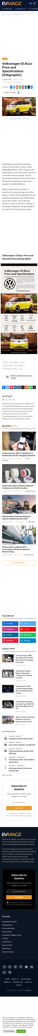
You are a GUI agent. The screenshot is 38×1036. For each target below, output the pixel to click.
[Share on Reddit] (17, 87)
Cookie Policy (6, 942)
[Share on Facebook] (11, 87)
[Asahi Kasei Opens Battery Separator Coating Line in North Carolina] (19, 473)
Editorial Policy (7, 925)
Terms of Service (8, 952)
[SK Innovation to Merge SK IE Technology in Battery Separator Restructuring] (19, 534)
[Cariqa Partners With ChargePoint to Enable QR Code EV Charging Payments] (19, 441)
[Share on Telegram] (32, 87)
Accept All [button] (21, 1031)
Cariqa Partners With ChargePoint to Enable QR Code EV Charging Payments (18, 454)
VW (20, 369)
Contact (28, 982)
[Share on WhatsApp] (20, 87)
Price (22, 362)
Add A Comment (19, 563)
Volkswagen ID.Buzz (10, 369)
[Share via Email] (29, 87)
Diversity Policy (7, 945)
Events (19, 985)
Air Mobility (20, 9)
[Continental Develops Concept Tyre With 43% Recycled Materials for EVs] (8, 704)
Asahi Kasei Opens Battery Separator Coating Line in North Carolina (18, 487)
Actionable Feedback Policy (11, 935)
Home (4, 14)
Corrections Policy (8, 928)
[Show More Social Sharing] (34, 87)
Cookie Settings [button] (9, 1031)
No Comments (8, 82)
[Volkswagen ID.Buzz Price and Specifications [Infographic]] (19, 115)
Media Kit (7, 982)
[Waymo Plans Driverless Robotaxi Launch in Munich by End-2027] (19, 504)
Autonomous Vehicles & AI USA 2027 (22, 745)
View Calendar (7, 775)
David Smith (7, 79)
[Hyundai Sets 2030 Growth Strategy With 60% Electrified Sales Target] (8, 689)
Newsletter (18, 982)
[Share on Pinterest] (23, 87)
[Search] (30, 3)
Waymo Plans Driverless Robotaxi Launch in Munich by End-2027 (16, 517)
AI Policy (5, 938)
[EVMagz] (11, 3)
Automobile (7, 9)
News (8, 14)
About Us (15, 979)
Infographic (14, 362)
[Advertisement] (19, 38)
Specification (7, 365)
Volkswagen (19, 365)
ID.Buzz (5, 362)
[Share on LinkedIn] (26, 87)
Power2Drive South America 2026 (21, 739)
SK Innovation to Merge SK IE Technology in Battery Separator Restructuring (16, 549)
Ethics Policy (6, 948)
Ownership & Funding (9, 922)
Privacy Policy (20, 816)
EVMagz (28, 990)
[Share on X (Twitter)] (14, 87)
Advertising (25, 979)
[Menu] (34, 3)
